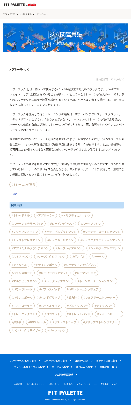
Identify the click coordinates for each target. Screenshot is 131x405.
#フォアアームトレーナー (99, 297)
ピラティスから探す (107, 360)
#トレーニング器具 (23, 184)
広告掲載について (108, 384)
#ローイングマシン (62, 223)
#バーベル (98, 256)
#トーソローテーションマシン (96, 281)
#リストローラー (22, 305)
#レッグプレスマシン (25, 231)
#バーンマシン (56, 330)
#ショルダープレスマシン (104, 248)
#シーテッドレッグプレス (80, 264)
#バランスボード (22, 273)
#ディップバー (103, 305)
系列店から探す (84, 366)
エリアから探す (60, 366)
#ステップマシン (91, 223)
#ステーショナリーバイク (27, 223)
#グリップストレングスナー (100, 322)
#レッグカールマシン (60, 240)
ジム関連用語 (25, 14)
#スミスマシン (21, 256)
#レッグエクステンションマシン (100, 240)
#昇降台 (16, 322)
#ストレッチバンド (78, 314)
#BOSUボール (37, 322)
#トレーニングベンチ (25, 314)
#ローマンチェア (85, 273)
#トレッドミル (21, 215)
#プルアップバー (77, 305)
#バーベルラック (49, 305)
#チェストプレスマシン (26, 240)
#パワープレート (22, 289)
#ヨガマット (52, 314)
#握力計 (72, 297)
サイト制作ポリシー (35, 384)
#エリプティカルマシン (75, 215)
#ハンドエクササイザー (26, 330)
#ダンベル (78, 256)
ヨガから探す (82, 360)
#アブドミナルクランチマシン (30, 248)
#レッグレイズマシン (58, 281)
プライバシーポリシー (86, 384)
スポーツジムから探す (56, 360)
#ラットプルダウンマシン (60, 231)
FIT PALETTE (9, 14)
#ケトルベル (19, 264)
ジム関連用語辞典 (64, 374)
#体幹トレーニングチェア (83, 289)
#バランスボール (22, 297)
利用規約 (68, 384)
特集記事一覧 (107, 366)
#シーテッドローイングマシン (101, 231)
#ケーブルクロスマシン (51, 256)
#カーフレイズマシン (69, 248)
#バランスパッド (49, 289)
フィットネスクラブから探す (29, 366)
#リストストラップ (64, 322)
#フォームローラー (109, 314)
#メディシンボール (45, 264)
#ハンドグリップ (49, 297)
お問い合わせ (54, 384)
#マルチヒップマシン (25, 281)
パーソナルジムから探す (23, 360)
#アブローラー (46, 215)
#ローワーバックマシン (53, 273)
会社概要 (18, 384)
